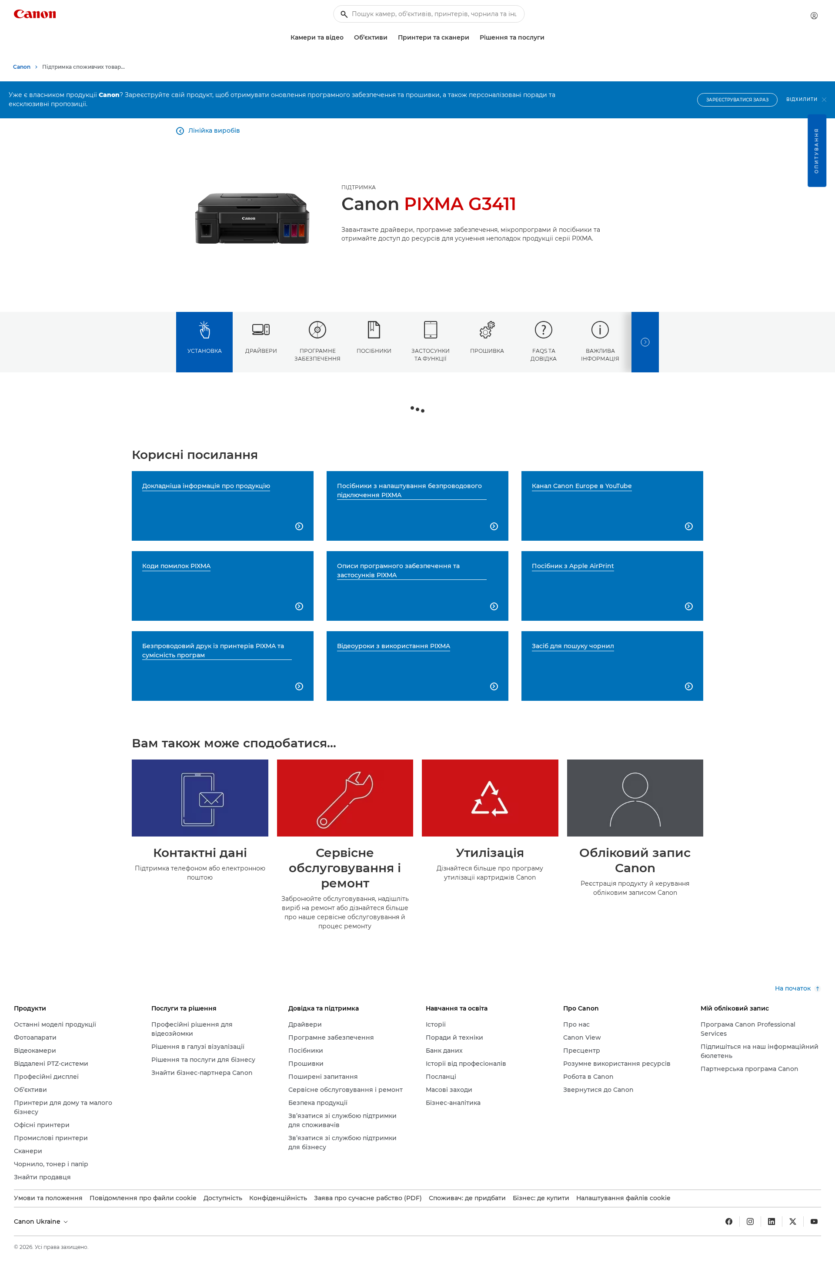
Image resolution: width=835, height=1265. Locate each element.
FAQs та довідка (544, 354)
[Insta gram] (750, 1221)
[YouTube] (814, 1221)
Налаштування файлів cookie (623, 1198)
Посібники (374, 351)
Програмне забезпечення (317, 354)
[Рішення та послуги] (547, 37)
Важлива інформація (600, 354)
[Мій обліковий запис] (814, 16)
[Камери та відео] (347, 37)
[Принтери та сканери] (472, 37)
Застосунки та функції (430, 354)
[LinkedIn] (771, 1221)
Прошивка (487, 351)
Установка (204, 351)
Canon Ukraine (38, 1221)
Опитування (816, 151)
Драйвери (261, 351)
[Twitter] (792, 1221)
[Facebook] (728, 1221)
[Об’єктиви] (390, 37)
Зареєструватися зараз (737, 100)
